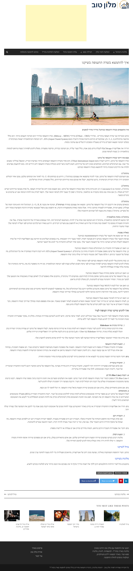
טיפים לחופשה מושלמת (29, 52)
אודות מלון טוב (36, 552)
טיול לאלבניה (124, 524)
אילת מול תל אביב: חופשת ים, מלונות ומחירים (22, 526)
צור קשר (38, 556)
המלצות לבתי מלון (102, 52)
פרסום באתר (37, 548)
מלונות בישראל (121, 52)
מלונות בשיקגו (122, 458)
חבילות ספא (87, 52)
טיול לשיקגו (123, 446)
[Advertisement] (56, 23)
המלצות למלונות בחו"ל (50, 52)
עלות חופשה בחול (70, 52)
